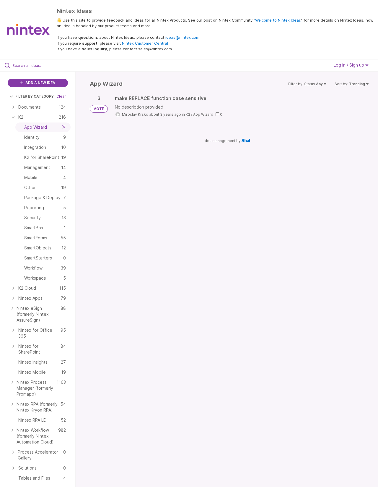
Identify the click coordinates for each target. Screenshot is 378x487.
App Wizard (203, 114)
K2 (188, 114)
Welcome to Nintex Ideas (278, 20)
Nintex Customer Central (145, 43)
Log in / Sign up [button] (349, 64)
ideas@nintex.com (182, 37)
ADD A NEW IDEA (40, 82)
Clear (61, 96)
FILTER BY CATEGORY (34, 96)
